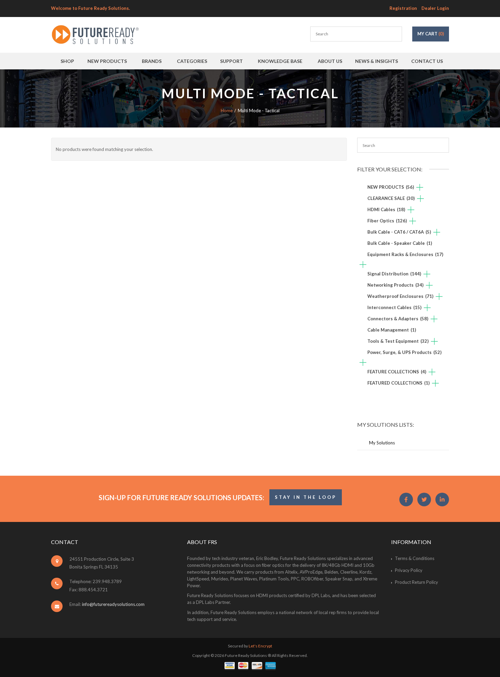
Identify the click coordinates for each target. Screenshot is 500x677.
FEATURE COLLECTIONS (396, 371)
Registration (403, 8)
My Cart (430, 33)
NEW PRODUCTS (390, 187)
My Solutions (382, 442)
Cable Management (391, 330)
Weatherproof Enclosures (400, 296)
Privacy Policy (408, 570)
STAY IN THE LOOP (305, 497)
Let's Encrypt (260, 645)
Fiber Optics (387, 220)
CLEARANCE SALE (391, 198)
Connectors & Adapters (397, 318)
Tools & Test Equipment (398, 341)
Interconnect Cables (394, 307)
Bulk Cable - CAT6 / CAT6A (399, 232)
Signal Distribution (394, 273)
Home (227, 110)
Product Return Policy (416, 582)
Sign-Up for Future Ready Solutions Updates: (181, 497)
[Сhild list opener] (419, 188)
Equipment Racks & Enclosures (405, 254)
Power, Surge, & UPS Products (404, 352)
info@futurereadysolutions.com (113, 604)
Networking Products (395, 285)
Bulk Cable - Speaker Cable (399, 243)
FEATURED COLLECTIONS (398, 383)
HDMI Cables (386, 209)
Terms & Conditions (414, 558)
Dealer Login (435, 8)
